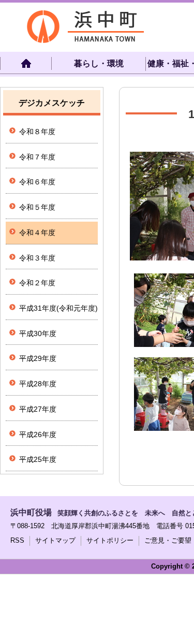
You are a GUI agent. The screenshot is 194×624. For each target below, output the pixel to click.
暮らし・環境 (99, 63)
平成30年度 (37, 333)
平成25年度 (37, 459)
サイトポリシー (109, 540)
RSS (17, 540)
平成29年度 (37, 358)
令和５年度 (37, 207)
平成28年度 (37, 384)
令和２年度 (37, 283)
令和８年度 (37, 131)
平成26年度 (37, 434)
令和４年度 (37, 232)
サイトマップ (55, 540)
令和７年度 (37, 157)
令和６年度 (37, 182)
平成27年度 (37, 409)
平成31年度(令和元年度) (58, 308)
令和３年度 (37, 258)
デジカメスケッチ (52, 102)
